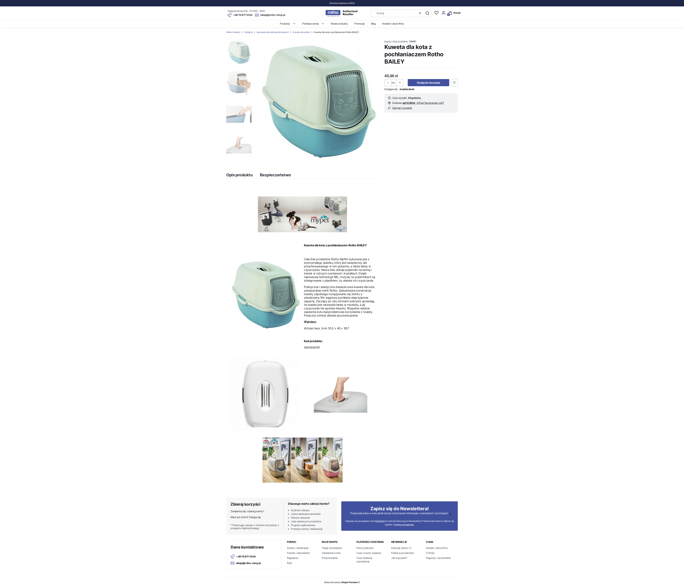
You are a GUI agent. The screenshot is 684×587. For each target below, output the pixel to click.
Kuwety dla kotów (301, 32)
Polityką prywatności (404, 524)
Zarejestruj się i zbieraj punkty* (247, 511)
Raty (289, 562)
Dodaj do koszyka (428, 82)
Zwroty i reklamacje (297, 547)
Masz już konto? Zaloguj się (245, 517)
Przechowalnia (330, 557)
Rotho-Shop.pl (233, 32)
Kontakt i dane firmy (437, 547)
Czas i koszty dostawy (368, 552)
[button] (427, 13)
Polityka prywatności (402, 552)
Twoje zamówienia (332, 547)
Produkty (248, 32)
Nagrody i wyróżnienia (438, 557)
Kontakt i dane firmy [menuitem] (393, 23)
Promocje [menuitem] (359, 23)
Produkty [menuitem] (285, 23)
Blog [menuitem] (373, 23)
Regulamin (380, 521)
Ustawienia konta (331, 552)
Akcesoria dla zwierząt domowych (273, 32)
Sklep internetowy (341, 582)
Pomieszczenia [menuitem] (310, 23)
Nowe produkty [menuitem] (339, 23)
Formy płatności (365, 547)
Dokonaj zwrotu (400, 547)
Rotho (387, 41)
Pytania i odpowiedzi (298, 552)
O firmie (430, 552)
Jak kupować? (399, 557)
